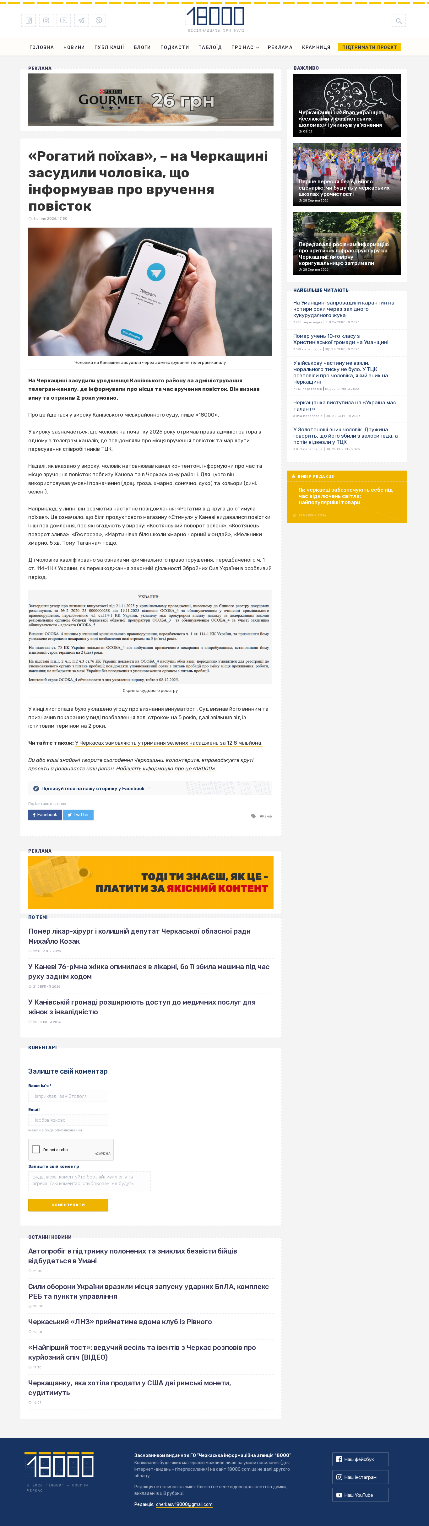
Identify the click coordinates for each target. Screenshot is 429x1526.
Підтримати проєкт (369, 47)
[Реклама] (151, 99)
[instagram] (46, 20)
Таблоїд (210, 47)
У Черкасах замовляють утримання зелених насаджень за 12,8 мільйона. (169, 743)
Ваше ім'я (40, 1085)
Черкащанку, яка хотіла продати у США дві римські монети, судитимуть (129, 1388)
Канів (267, 816)
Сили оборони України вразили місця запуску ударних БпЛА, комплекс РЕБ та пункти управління (148, 1291)
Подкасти (174, 47)
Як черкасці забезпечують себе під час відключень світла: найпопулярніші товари (346, 496)
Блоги (142, 47)
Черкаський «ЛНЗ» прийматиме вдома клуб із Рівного (120, 1322)
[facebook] (28, 20)
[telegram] (81, 20)
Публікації (109, 47)
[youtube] (64, 20)
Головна (42, 47)
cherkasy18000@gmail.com (184, 1504)
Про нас (242, 47)
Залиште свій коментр (53, 1166)
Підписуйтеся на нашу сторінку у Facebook (92, 788)
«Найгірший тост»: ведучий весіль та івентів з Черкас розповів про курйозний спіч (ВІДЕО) (142, 1352)
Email (34, 1109)
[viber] (99, 20)
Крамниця (316, 47)
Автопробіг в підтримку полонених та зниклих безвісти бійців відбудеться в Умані (132, 1256)
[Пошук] (398, 20)
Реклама (280, 47)
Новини (74, 47)
